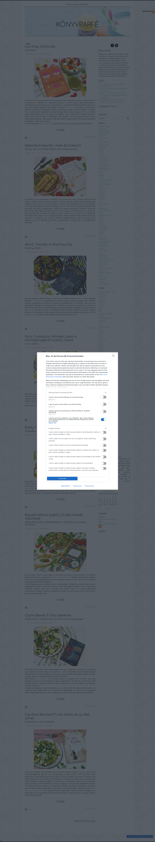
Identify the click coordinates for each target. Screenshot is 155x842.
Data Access (77, 486)
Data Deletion (65, 486)
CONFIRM (62, 478)
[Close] (114, 356)
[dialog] (77, 421)
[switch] (103, 397)
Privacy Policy (89, 486)
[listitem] (77, 392)
